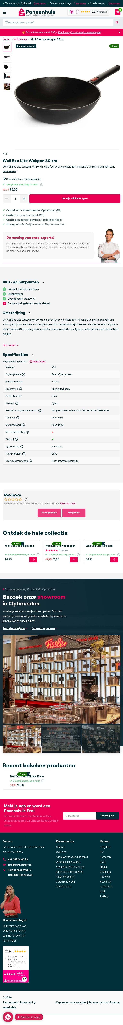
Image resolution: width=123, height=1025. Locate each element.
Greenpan (105, 871)
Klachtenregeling (65, 876)
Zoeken (116, 22)
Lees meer (40, 3)
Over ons (61, 851)
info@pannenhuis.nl (19, 864)
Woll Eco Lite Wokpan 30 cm (27, 776)
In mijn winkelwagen (75, 198)
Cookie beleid (63, 886)
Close (119, 32)
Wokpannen (20, 39)
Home (6, 39)
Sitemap (115, 1002)
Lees (9, 345)
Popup (41, 184)
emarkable (9, 1007)
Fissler (103, 866)
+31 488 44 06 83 (18, 859)
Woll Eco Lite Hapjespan (19, 545)
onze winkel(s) (33, 179)
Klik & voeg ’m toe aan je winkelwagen (79, 32)
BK (101, 851)
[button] (24, 199)
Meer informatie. (68, 503)
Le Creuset (106, 886)
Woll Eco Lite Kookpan (99, 545)
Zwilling (104, 896)
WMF (103, 891)
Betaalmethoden (65, 881)
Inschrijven (108, 816)
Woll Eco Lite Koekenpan (60, 545)
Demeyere (105, 856)
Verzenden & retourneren (70, 866)
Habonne (105, 876)
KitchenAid (106, 881)
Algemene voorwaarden (69, 871)
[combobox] (61, 22)
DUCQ (103, 861)
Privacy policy (98, 1002)
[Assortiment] (4, 12)
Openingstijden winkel (68, 861)
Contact (60, 847)
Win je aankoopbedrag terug (72, 856)
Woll (5, 154)
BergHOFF (105, 847)
